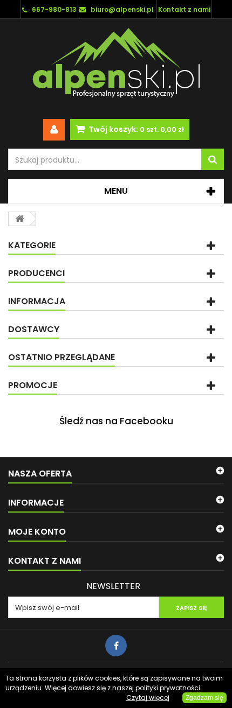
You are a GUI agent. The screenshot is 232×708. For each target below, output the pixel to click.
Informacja (36, 301)
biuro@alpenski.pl (122, 9)
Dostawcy (33, 329)
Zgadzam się (204, 698)
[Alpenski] (116, 65)
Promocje (32, 385)
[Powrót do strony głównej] (19, 219)
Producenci (36, 273)
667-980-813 (54, 9)
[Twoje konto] (54, 130)
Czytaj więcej (147, 697)
